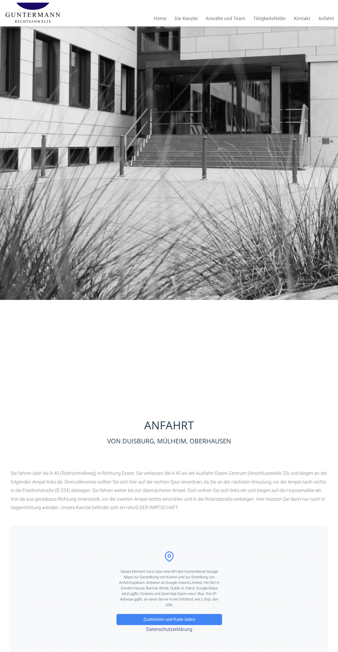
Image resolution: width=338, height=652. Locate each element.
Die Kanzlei (186, 18)
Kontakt (302, 18)
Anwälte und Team (225, 18)
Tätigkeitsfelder (269, 18)
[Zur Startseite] (33, 21)
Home (160, 18)
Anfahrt (326, 18)
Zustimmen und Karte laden (169, 619)
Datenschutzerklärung (169, 629)
